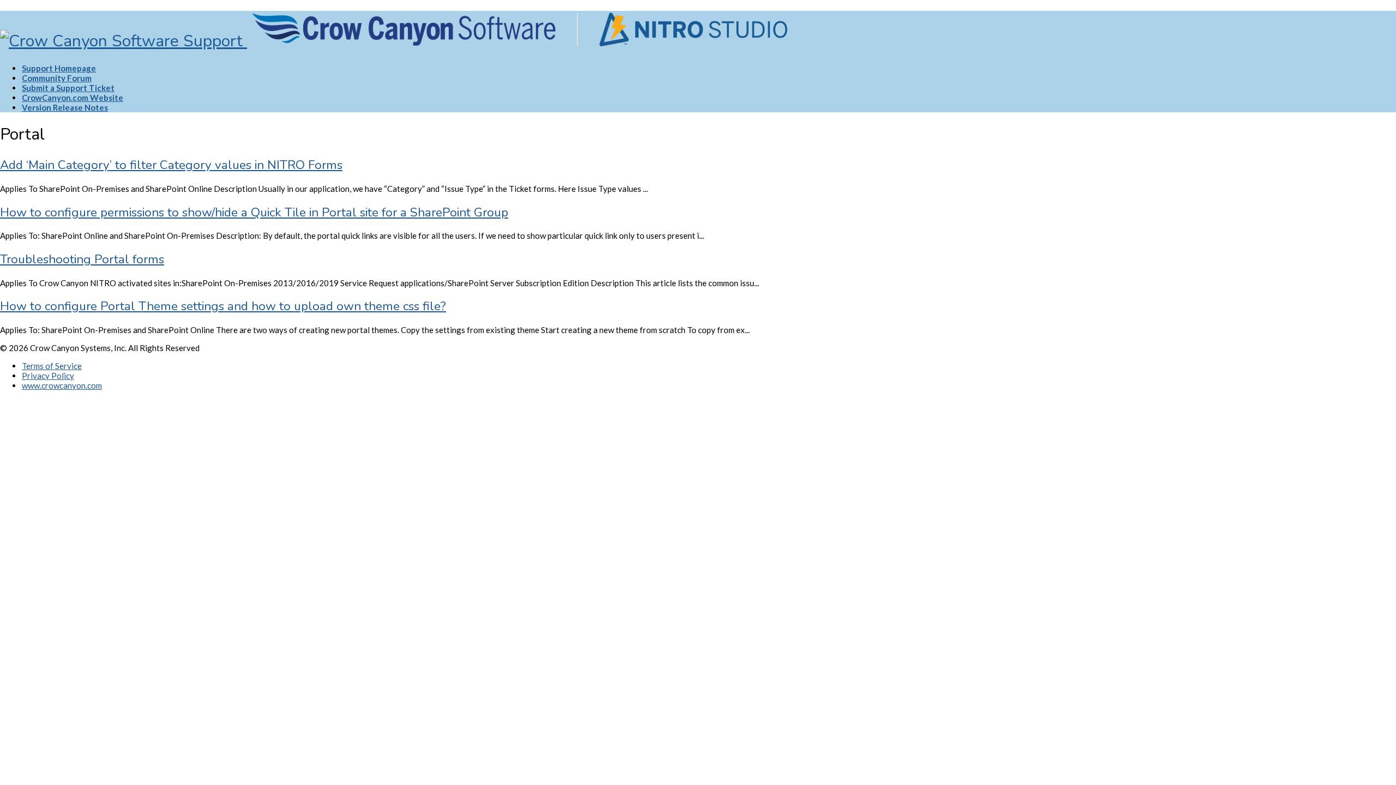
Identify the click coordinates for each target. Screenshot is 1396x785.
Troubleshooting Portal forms (82, 259)
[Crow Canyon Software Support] (396, 41)
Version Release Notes (65, 107)
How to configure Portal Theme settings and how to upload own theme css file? (223, 306)
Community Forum (57, 78)
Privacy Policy (48, 376)
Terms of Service (52, 366)
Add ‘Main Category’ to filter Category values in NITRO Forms (171, 164)
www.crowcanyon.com (62, 385)
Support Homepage (59, 68)
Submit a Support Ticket (68, 88)
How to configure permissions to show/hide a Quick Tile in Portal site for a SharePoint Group (254, 212)
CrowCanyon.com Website (72, 97)
